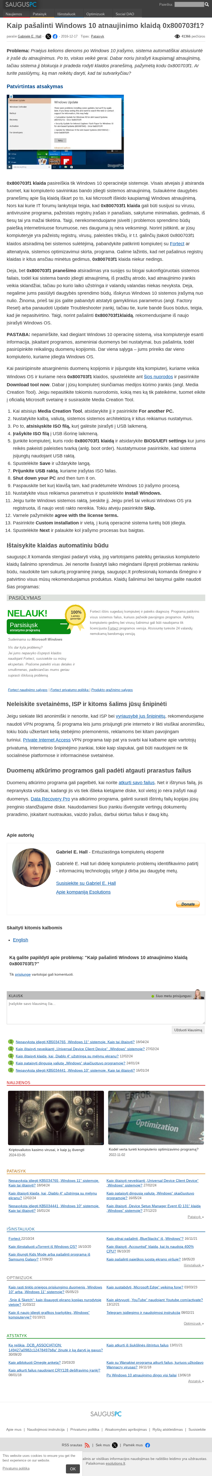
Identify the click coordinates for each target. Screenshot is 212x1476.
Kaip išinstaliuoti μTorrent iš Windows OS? (43, 1246)
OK (73, 1469)
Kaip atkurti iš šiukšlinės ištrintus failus (138, 1345)
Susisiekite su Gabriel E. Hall (86, 883)
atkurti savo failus (137, 782)
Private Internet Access (47, 740)
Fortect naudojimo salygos (28, 690)
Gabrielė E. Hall (29, 36)
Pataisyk (40, 14)
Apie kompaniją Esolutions (83, 892)
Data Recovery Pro (50, 799)
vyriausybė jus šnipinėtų (140, 716)
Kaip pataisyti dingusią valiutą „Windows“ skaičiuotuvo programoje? (70, 1063)
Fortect (177, 243)
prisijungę (23, 974)
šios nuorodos (158, 376)
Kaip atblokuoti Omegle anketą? (35, 1362)
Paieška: (166, 4)
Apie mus (13, 1429)
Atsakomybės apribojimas (126, 1429)
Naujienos (14, 14)
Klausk (16, 996)
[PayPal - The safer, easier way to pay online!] (188, 904)
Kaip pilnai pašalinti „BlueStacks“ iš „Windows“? (145, 1238)
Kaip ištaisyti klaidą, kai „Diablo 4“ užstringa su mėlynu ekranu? (67, 1056)
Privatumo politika (16, 1468)
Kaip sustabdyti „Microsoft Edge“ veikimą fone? (145, 1287)
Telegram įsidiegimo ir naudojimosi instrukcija (143, 1312)
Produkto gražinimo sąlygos (112, 690)
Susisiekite (197, 1429)
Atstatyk (195, 1381)
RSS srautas (72, 1445)
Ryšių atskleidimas (168, 1429)
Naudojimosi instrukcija (46, 1429)
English (20, 940)
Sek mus (103, 1445)
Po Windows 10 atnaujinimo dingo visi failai (142, 1375)
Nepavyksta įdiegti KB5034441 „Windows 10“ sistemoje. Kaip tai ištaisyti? (75, 1070)
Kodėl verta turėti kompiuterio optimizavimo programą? (154, 1149)
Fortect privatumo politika (69, 690)
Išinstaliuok (66, 14)
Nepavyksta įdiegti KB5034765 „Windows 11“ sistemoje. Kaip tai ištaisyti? (75, 1042)
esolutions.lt (115, 1463)
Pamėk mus (133, 1445)
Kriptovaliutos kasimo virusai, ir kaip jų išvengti (46, 1150)
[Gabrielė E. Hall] (47, 36)
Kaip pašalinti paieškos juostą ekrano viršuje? (144, 1259)
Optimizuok (95, 14)
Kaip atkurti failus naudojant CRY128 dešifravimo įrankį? (54, 1370)
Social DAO (125, 14)
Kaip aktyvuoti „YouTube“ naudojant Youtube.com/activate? (155, 1300)
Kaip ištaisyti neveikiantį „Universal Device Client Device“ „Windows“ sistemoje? (80, 1049)
